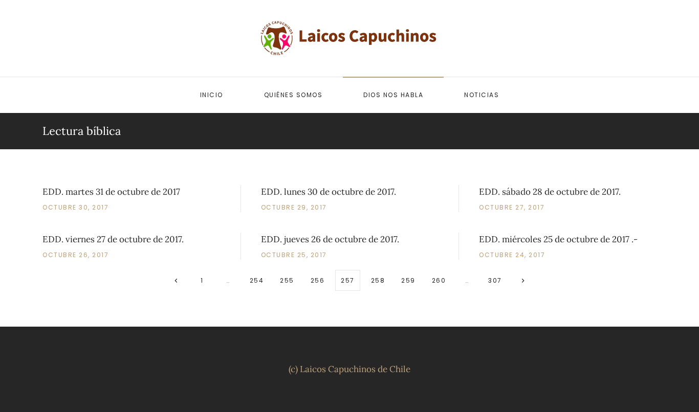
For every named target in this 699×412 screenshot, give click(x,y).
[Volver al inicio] (349, 38)
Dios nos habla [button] (393, 94)
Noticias (481, 94)
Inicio (211, 94)
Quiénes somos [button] (293, 94)
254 (257, 280)
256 (318, 280)
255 (287, 280)
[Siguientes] (523, 280)
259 (408, 280)
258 (378, 280)
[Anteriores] (176, 280)
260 (439, 280)
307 (495, 280)
